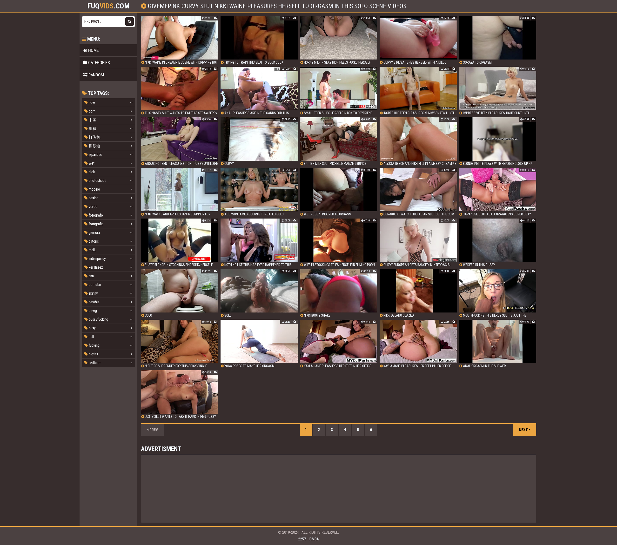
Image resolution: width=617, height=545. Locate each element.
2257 (302, 539)
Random (95, 74)
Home (93, 50)
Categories (98, 62)
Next (524, 429)
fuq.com (108, 6)
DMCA (314, 539)
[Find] (129, 21)
